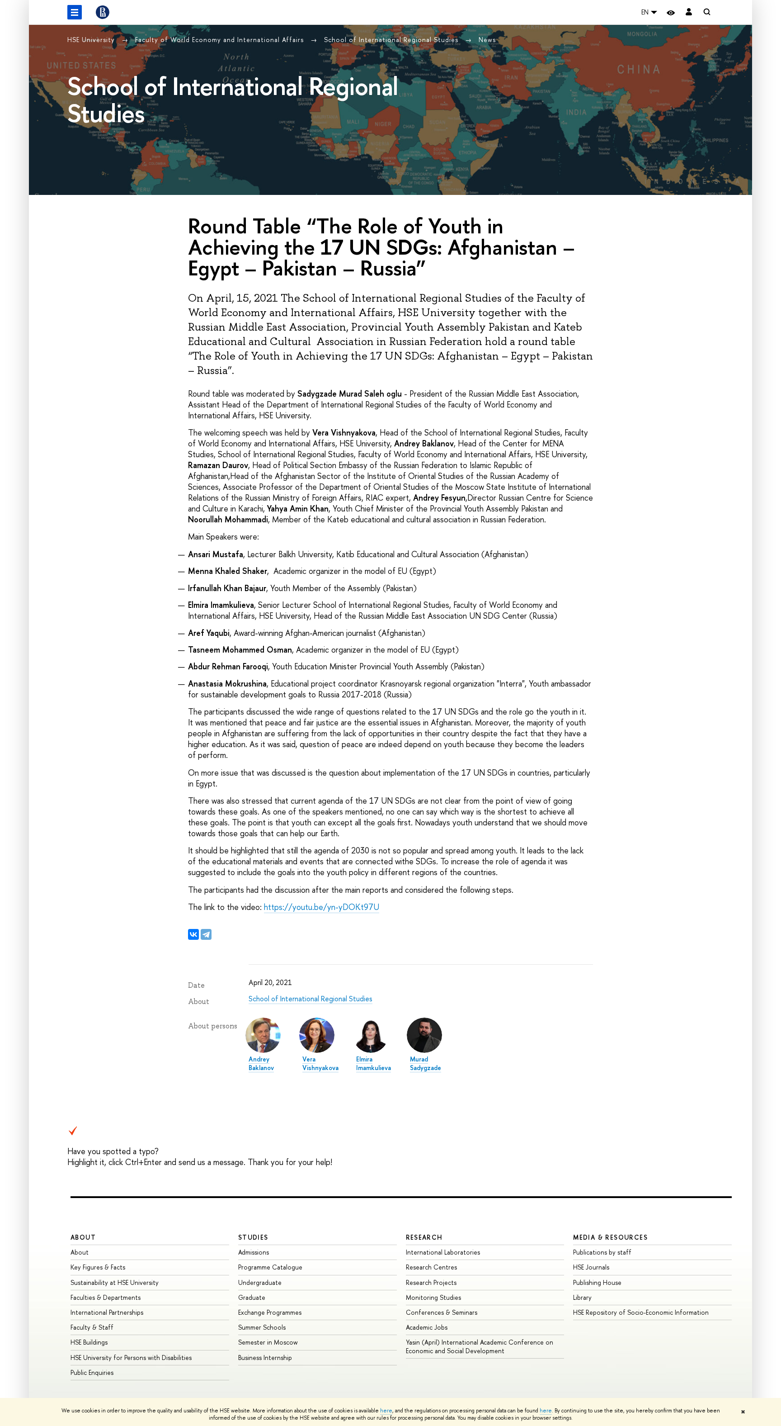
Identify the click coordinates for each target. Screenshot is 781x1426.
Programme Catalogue (270, 1267)
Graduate (251, 1297)
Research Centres (431, 1267)
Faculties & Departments (106, 1297)
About (83, 1237)
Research (424, 1237)
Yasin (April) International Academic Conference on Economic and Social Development (479, 1346)
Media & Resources (610, 1237)
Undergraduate (260, 1282)
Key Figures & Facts (98, 1267)
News (487, 39)
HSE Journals (591, 1267)
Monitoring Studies (433, 1297)
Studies (253, 1237)
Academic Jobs (426, 1327)
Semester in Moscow (268, 1342)
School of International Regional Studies (392, 39)
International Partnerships (107, 1312)
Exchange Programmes (269, 1312)
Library (582, 1297)
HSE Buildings (89, 1342)
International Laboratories (443, 1252)
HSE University (92, 39)
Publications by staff (602, 1252)
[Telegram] (206, 934)
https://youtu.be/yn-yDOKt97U (321, 907)
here (386, 1410)
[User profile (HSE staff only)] (689, 12)
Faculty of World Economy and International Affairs (220, 39)
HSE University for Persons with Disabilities (131, 1357)
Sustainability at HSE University (115, 1282)
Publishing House (597, 1282)
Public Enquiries (92, 1372)
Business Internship (265, 1357)
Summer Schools (262, 1327)
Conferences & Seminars (441, 1312)
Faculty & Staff (92, 1327)
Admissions (253, 1252)
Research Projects (431, 1282)
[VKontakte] (193, 934)
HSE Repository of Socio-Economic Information (641, 1312)
